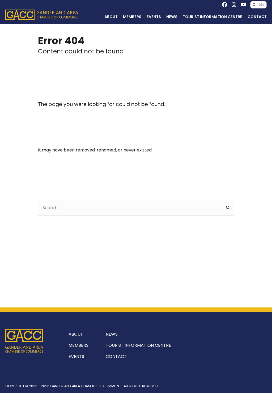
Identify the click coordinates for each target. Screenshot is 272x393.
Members (132, 16)
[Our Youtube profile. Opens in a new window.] (243, 4)
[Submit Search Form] (228, 208)
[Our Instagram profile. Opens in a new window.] (233, 4)
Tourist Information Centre (212, 16)
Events (154, 16)
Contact (257, 16)
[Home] (41, 15)
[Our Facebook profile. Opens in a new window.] (224, 4)
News (171, 16)
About (111, 16)
